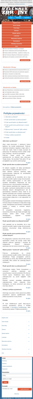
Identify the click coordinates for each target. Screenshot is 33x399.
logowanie (26, 17)
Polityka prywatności (7, 366)
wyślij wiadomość (25, 389)
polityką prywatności (20, 4)
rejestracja (18, 17)
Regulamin (4, 369)
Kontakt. (7, 137)
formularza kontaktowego (19, 307)
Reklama (4, 363)
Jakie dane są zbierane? (11, 117)
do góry (28, 162)
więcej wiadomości (25, 60)
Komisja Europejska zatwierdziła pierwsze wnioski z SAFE (18, 78)
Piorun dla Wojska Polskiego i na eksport (14, 48)
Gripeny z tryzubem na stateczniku (12, 74)
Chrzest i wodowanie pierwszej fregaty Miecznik (15, 50)
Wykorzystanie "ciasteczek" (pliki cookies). (16, 129)
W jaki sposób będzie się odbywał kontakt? (16, 122)
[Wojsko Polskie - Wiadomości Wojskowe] (15, 14)
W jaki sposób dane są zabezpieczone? (15, 132)
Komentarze (16, 41)
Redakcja (4, 360)
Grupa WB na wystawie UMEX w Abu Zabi (14, 94)
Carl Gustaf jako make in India (11, 92)
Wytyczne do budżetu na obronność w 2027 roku (15, 57)
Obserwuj (16, 393)
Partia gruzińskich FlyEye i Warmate (12, 98)
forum (11, 17)
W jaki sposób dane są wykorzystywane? (15, 119)
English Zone (16, 22)
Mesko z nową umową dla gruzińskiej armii (14, 96)
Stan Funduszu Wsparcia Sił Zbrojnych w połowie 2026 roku (18, 55)
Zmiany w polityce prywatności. (13, 135)
